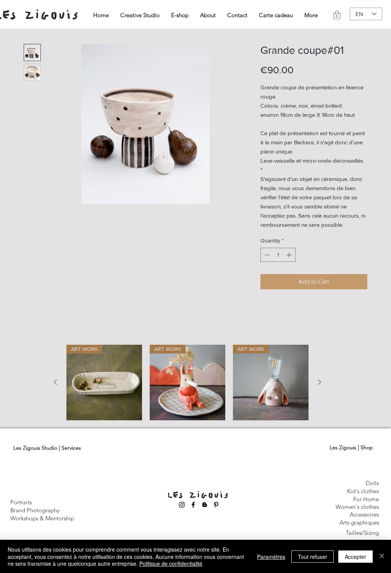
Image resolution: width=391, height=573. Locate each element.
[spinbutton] (278, 254)
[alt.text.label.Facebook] (193, 504)
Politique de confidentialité (170, 563)
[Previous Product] (55, 382)
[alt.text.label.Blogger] (204, 504)
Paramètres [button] (271, 556)
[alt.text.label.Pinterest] (216, 504)
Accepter (355, 556)
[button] (140, 15)
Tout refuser (312, 556)
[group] (187, 382)
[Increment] (289, 254)
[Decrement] (266, 254)
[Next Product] (319, 382)
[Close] (381, 556)
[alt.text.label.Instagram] (182, 504)
